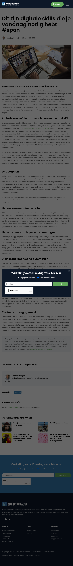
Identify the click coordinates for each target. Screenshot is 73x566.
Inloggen (58, 4)
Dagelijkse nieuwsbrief (27, 278)
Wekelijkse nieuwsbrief (47, 278)
